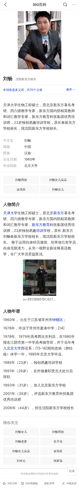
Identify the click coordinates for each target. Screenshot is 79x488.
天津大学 (10, 213)
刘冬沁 (21, 460)
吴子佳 (58, 441)
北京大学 (14, 348)
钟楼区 (57, 320)
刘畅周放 (21, 179)
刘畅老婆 (21, 441)
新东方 (58, 213)
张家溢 (58, 460)
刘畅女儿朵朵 (58, 179)
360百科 (40, 5)
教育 (46, 225)
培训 (39, 230)
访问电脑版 (31, 483)
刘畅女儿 (58, 189)
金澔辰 (21, 189)
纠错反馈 (71, 483)
